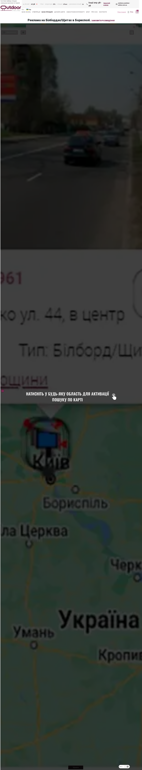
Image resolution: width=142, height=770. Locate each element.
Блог (88, 12)
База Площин (47, 12)
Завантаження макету (75, 12)
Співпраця (36, 12)
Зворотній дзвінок (106, 4)
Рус (23, 9)
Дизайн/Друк (59, 12)
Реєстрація (121, 12)
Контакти (103, 12)
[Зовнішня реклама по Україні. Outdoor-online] (11, 8)
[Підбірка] (137, 12)
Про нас (94, 12)
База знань (26, 12)
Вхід (131, 12)
